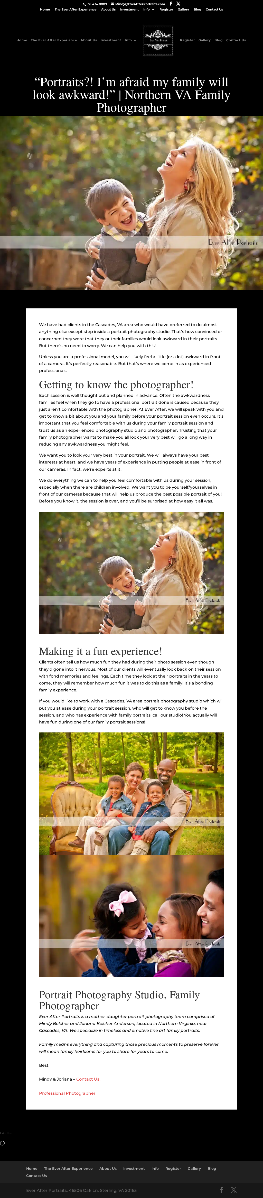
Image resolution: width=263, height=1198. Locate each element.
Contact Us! (88, 1079)
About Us (108, 9)
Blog (197, 9)
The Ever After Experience (76, 9)
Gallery (183, 9)
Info (146, 9)
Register (166, 9)
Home (45, 9)
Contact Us (214, 9)
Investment (129, 9)
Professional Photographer (67, 1093)
